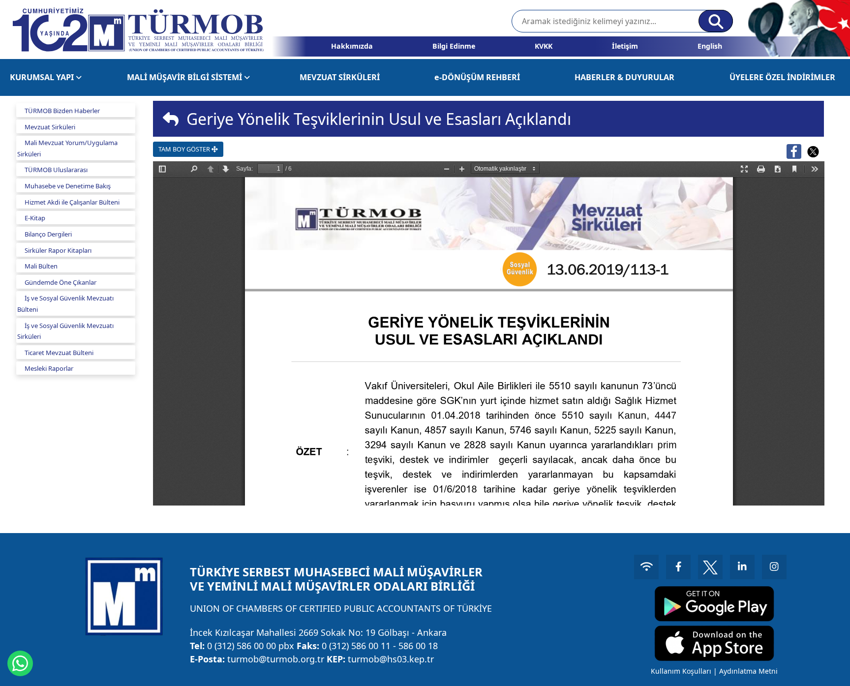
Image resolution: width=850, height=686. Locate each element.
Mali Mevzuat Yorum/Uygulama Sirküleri (67, 148)
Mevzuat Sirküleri (50, 126)
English (710, 46)
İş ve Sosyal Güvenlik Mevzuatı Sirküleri (65, 331)
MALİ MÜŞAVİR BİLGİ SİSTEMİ (185, 77)
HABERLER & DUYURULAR (624, 77)
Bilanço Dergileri (48, 234)
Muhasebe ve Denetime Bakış (68, 185)
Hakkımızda (352, 46)
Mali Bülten (41, 266)
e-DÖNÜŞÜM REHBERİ (477, 77)
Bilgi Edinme (453, 46)
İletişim (625, 46)
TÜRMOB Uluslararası (56, 169)
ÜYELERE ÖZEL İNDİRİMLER (782, 77)
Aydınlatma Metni (748, 671)
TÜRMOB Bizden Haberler (62, 110)
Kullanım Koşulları (681, 671)
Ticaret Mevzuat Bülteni (59, 352)
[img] (171, 119)
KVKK (543, 46)
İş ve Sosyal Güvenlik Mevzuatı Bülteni (65, 304)
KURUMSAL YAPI (43, 77)
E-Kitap (35, 217)
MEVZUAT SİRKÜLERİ (340, 77)
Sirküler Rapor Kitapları (58, 250)
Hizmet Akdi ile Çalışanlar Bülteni (72, 202)
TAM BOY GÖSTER (185, 149)
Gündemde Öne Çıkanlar (60, 282)
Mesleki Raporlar (49, 368)
